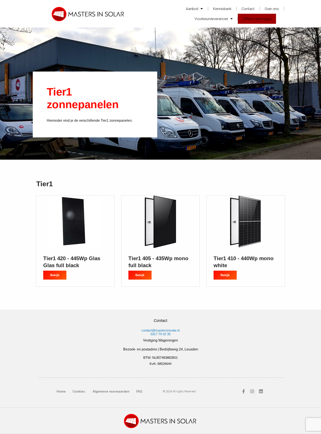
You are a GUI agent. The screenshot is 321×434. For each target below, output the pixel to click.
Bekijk (58, 274)
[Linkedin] (261, 391)
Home (61, 391)
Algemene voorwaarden (110, 391)
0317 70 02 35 (160, 334)
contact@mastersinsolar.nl (160, 330)
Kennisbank (222, 9)
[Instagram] (252, 391)
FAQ (139, 391)
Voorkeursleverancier (211, 19)
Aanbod (192, 9)
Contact (248, 9)
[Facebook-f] (243, 391)
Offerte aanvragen (257, 19)
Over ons (272, 9)
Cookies (78, 391)
